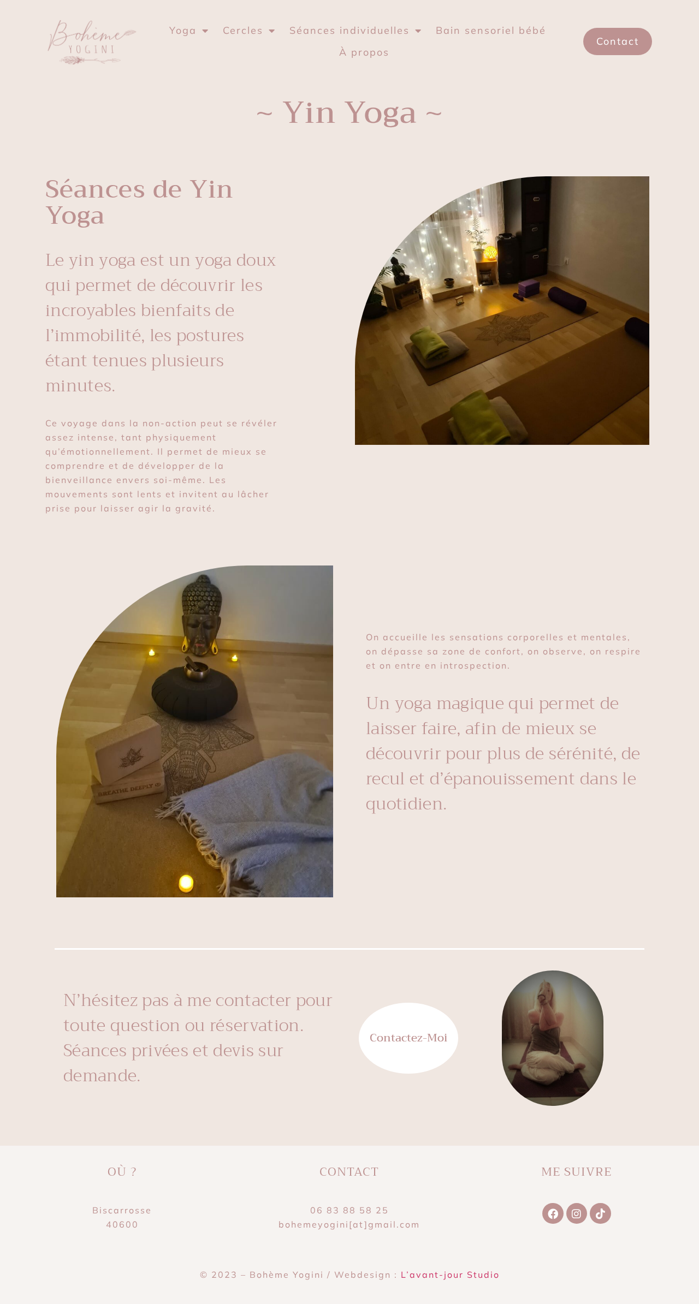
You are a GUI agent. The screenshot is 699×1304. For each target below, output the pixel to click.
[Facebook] (552, 1213)
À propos (364, 52)
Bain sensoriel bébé (491, 30)
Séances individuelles (349, 30)
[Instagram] (576, 1213)
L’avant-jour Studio (450, 1274)
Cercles (243, 30)
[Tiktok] (600, 1213)
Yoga (183, 30)
